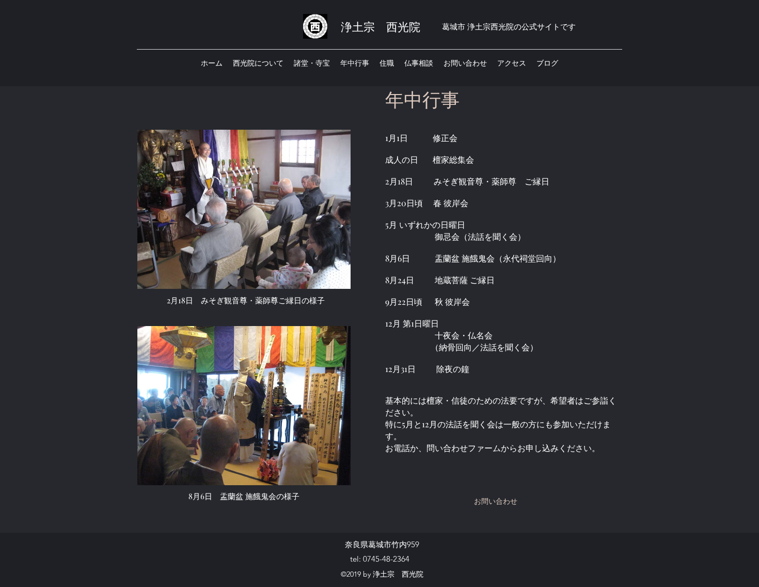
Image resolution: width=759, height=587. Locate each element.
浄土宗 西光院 (380, 26)
